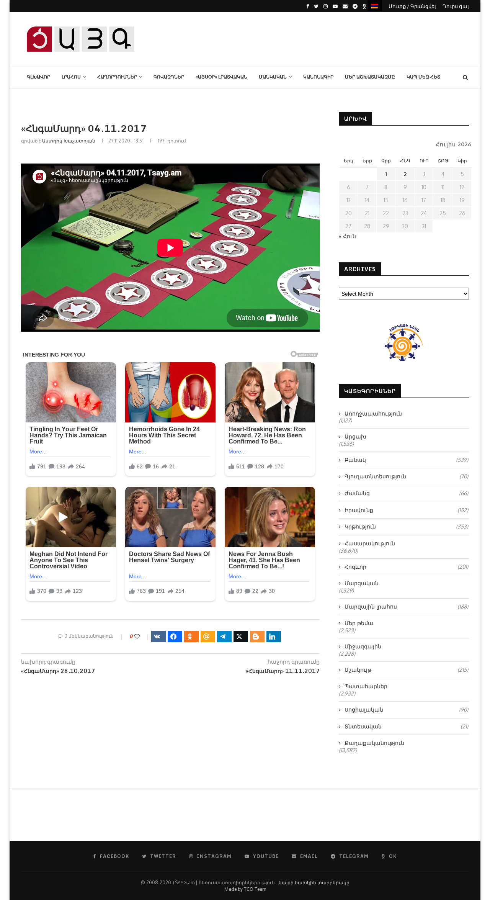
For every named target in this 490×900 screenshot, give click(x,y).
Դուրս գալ (456, 6)
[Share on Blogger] (257, 636)
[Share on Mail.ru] (208, 636)
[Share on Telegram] (224, 636)
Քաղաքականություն (374, 743)
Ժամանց (406, 493)
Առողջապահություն (373, 413)
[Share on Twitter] (241, 636)
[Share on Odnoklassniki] (191, 636)
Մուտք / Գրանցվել (412, 6)
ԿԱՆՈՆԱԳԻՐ (318, 76)
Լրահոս (71, 76)
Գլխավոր (38, 76)
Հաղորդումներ (117, 76)
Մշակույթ (406, 669)
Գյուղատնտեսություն (406, 476)
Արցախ (355, 436)
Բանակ (406, 460)
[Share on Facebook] (175, 636)
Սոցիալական (406, 709)
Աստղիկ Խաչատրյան (68, 141)
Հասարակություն (370, 543)
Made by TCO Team (245, 889)
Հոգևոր (406, 566)
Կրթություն (406, 526)
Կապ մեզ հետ (423, 76)
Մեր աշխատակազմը (370, 76)
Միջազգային (363, 646)
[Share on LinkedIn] (273, 636)
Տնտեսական (406, 726)
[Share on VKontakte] (158, 636)
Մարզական (362, 583)
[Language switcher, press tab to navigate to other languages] (375, 5)
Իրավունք (406, 510)
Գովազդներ (169, 76)
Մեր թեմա (359, 623)
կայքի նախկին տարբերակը (314, 882)
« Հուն (347, 236)
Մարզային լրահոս (406, 606)
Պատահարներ (366, 686)
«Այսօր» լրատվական (221, 76)
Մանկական (273, 76)
